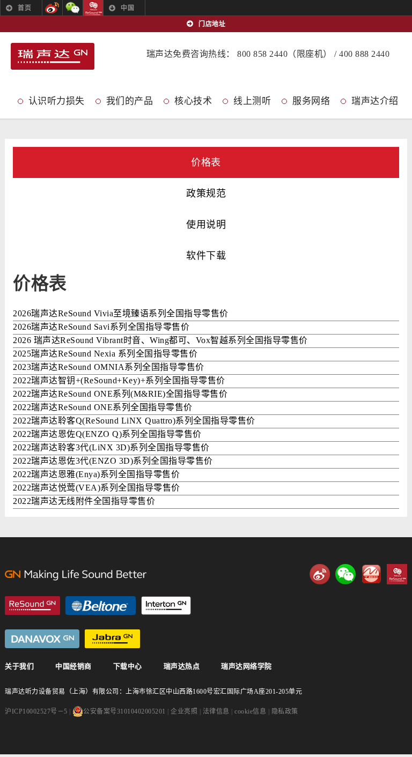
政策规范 (206, 193)
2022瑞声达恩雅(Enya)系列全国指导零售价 (96, 474)
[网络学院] (371, 574)
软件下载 (206, 255)
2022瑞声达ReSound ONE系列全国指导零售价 (103, 407)
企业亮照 (184, 711)
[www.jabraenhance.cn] (112, 638)
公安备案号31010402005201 (124, 711)
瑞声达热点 (182, 666)
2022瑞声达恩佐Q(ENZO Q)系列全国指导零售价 (107, 434)
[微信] (73, 8)
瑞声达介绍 (375, 101)
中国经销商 (73, 666)
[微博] (52, 8)
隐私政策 (284, 711)
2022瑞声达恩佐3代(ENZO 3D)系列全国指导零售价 (113, 460)
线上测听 (252, 101)
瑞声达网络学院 (246, 666)
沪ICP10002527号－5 (36, 711)
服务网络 (311, 101)
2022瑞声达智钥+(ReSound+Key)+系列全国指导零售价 (119, 380)
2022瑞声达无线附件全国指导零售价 (84, 501)
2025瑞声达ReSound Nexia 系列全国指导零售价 (105, 353)
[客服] (93, 8)
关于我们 (19, 666)
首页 (24, 8)
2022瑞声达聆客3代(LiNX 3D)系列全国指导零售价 (111, 447)
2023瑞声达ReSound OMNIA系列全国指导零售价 (108, 367)
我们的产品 (129, 101)
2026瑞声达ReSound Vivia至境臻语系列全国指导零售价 (121, 313)
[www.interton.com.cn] (166, 605)
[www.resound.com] (32, 605)
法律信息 (216, 711)
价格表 (206, 162)
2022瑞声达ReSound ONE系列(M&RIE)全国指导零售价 (120, 393)
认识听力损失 (56, 101)
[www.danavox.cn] (42, 638)
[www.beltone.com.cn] (100, 605)
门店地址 (211, 24)
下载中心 (127, 666)
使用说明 (206, 224)
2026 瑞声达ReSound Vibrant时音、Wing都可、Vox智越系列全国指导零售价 (160, 340)
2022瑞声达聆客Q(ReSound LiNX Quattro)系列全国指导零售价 (134, 420)
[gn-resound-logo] (52, 58)
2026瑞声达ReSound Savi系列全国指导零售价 (101, 326)
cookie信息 (250, 711)
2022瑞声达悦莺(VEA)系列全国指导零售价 (96, 487)
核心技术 (193, 101)
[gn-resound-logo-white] (122, 575)
